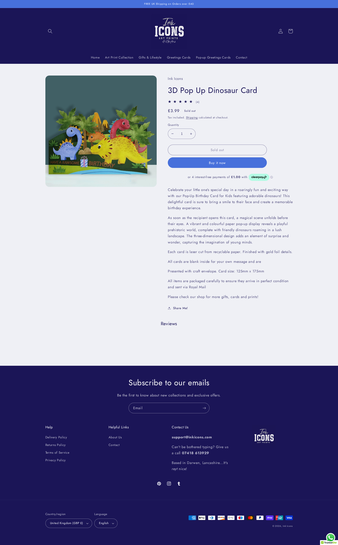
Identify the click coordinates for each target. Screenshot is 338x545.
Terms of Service (57, 452)
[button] (50, 31)
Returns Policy (55, 445)
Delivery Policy (56, 437)
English (104, 523)
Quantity (173, 125)
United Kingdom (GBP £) (66, 523)
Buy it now (217, 162)
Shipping (192, 117)
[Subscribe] (204, 408)
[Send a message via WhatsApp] (330, 537)
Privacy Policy (55, 460)
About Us (115, 437)
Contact (114, 445)
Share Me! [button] (180, 308)
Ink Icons (288, 526)
